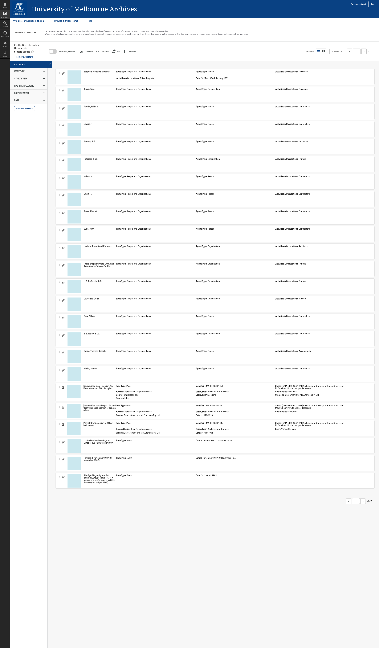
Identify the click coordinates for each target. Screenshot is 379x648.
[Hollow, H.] (74, 182)
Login (5, 46)
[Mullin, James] (74, 374)
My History (5, 37)
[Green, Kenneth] (74, 216)
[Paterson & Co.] (74, 164)
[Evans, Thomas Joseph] (74, 356)
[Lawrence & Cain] (74, 304)
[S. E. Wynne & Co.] (74, 339)
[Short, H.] (74, 199)
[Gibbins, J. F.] (74, 147)
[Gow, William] (74, 321)
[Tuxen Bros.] (74, 94)
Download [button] (86, 51)
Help (90, 20)
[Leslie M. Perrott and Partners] (74, 251)
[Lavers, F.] (74, 129)
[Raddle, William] (74, 112)
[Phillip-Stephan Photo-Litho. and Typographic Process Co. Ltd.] (74, 269)
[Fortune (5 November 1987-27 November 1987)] (74, 463)
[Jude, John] (74, 234)
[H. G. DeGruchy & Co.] (74, 286)
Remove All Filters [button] (24, 57)
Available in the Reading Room (29, 20)
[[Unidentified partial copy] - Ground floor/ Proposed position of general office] (74, 411)
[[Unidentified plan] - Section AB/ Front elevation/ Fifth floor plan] (74, 391)
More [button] (5, 56)
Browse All (5, 17)
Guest (363, 4)
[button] (102, 51)
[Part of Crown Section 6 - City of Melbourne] (74, 428)
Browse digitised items (66, 20)
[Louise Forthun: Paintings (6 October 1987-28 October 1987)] (74, 446)
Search (5, 27)
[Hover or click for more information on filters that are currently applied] (32, 51)
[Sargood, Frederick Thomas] (74, 77)
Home (5, 7)
